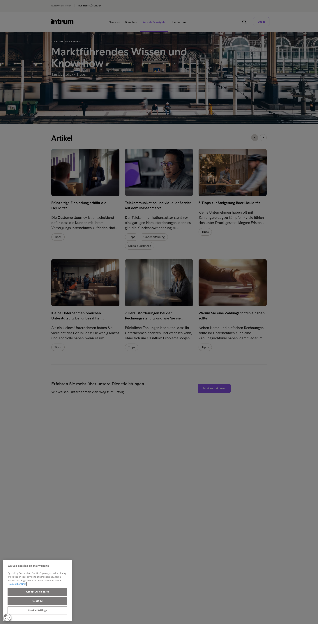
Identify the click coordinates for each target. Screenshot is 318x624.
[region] (37, 590)
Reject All (37, 601)
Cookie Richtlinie (17, 584)
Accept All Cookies (37, 591)
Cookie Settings (37, 610)
